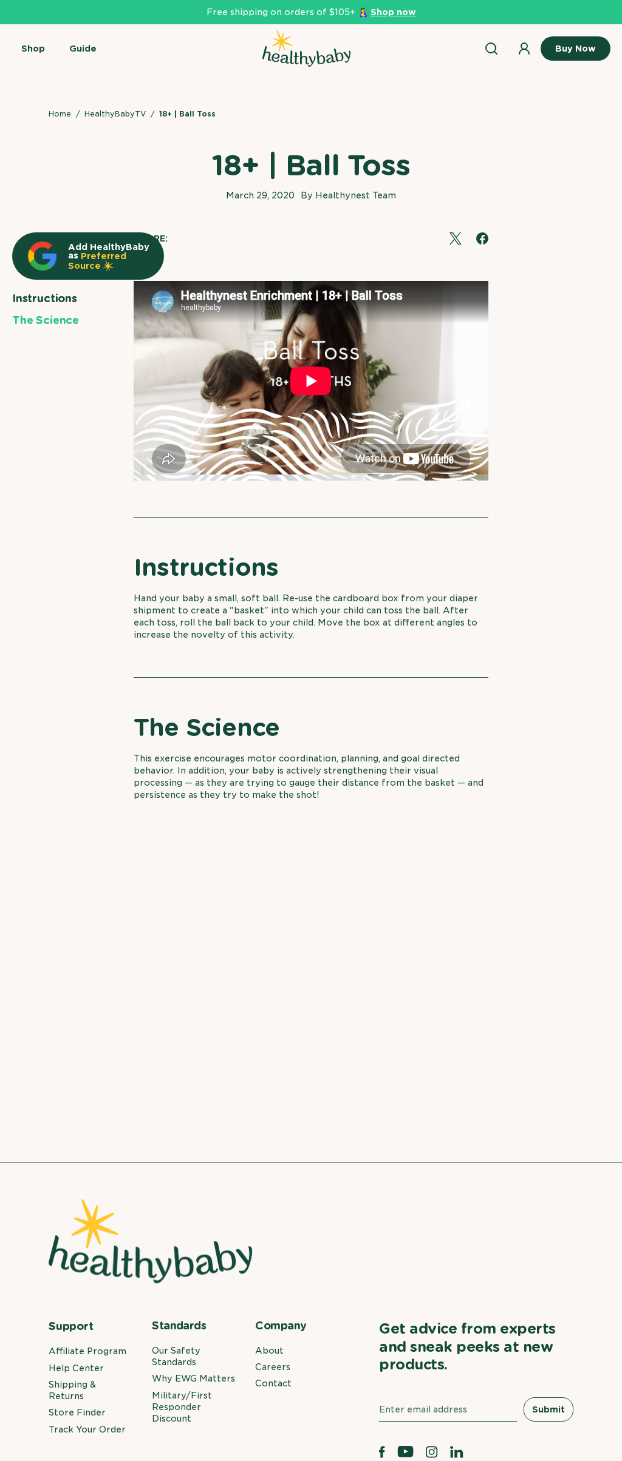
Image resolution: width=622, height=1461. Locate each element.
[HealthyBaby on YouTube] (405, 1452)
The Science (45, 320)
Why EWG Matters (193, 1378)
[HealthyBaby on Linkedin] (456, 1452)
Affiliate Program (87, 1351)
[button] (33, 48)
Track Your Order (87, 1429)
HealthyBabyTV (115, 113)
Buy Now (575, 48)
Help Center (76, 1368)
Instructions (44, 298)
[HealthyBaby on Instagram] (432, 1452)
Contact (273, 1383)
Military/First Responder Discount (182, 1407)
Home (60, 113)
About (269, 1350)
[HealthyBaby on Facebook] (382, 1452)
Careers (272, 1367)
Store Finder (77, 1412)
